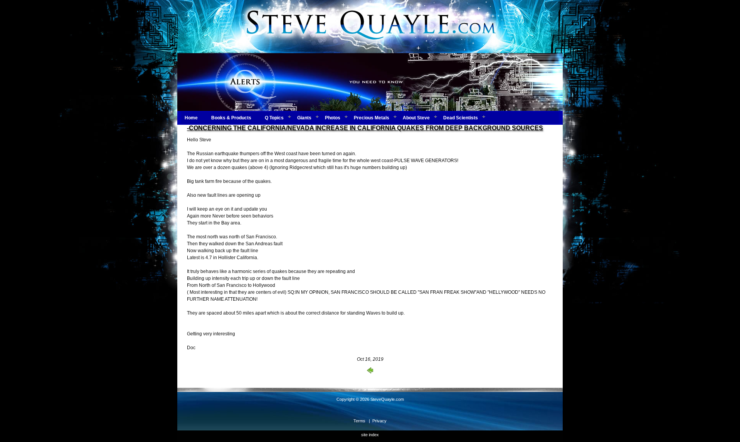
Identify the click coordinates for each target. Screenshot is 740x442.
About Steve (416, 118)
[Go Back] (370, 372)
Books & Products (231, 118)
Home (191, 118)
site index (370, 434)
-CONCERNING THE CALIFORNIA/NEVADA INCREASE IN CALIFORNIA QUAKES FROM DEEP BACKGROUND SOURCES (365, 128)
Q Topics (274, 118)
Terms (359, 421)
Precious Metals (371, 118)
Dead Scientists (460, 118)
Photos (332, 118)
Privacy (379, 421)
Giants (304, 118)
